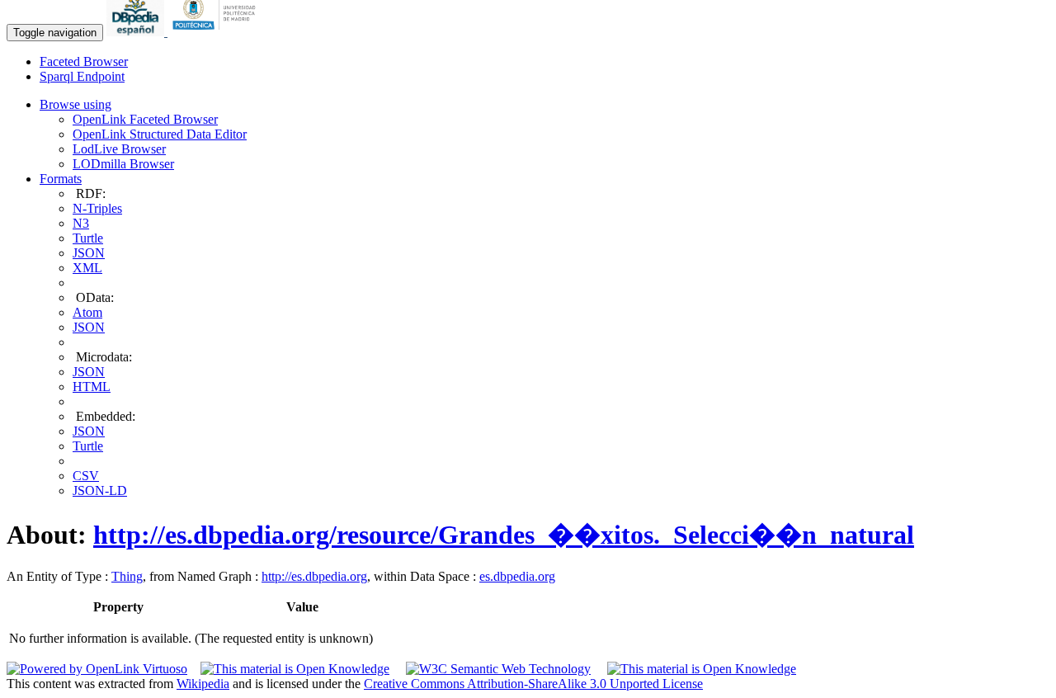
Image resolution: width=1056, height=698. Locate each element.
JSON (89, 253)
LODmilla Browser (123, 164)
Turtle (88, 238)
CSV (86, 476)
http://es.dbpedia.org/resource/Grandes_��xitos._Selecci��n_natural (503, 534)
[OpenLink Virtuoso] (97, 669)
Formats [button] (61, 179)
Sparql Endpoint (82, 76)
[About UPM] (216, 32)
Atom (87, 312)
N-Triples (97, 208)
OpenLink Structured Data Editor (160, 134)
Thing (127, 576)
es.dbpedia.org (517, 576)
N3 (81, 223)
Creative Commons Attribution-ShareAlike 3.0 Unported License (533, 684)
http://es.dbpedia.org (314, 576)
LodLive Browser (119, 149)
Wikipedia (203, 684)
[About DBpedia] (136, 32)
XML (87, 268)
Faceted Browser (84, 61)
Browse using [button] (75, 104)
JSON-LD (100, 490)
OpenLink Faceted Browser (145, 119)
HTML (92, 387)
